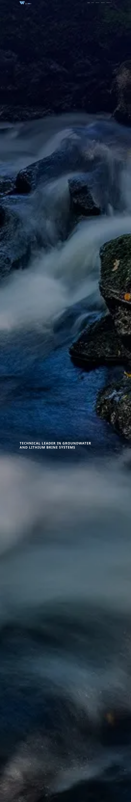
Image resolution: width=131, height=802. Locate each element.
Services (97, 2)
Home (88, 2)
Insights (103, 2)
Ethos (92, 2)
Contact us (108, 2)
